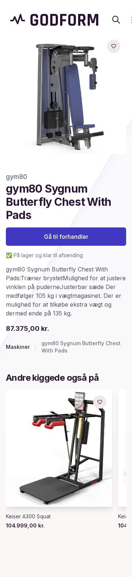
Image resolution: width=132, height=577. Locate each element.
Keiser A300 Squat (28, 516)
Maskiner (18, 347)
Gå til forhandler (66, 236)
